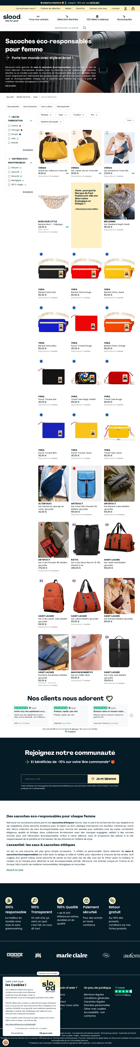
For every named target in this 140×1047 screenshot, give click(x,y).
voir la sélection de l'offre (101, 1043)
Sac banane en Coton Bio (116, 170)
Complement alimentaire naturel (86, 1033)
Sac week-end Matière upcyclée (115, 564)
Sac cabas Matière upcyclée (84, 618)
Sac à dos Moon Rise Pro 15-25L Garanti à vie (85, 564)
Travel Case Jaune (113, 452)
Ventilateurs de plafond (90, 1035)
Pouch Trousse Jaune (81, 452)
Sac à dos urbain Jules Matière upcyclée (52, 620)
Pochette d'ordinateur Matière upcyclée (52, 676)
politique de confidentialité (33, 788)
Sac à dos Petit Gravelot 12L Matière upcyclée (84, 507)
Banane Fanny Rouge (81, 292)
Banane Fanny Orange (114, 345)
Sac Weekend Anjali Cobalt (117, 224)
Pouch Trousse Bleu (47, 452)
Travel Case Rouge (113, 399)
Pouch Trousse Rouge (81, 345)
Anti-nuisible (67, 1035)
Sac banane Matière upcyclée (118, 618)
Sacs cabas (46, 106)
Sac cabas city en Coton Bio (84, 170)
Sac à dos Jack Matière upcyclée (115, 676)
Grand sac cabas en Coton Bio (52, 170)
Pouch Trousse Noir (47, 399)
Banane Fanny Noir (47, 292)
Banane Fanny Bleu (47, 345)
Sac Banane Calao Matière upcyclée (116, 507)
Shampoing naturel (109, 1033)
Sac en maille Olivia (80, 675)
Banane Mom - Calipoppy (50, 224)
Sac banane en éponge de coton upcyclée (51, 507)
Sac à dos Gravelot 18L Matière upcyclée (52, 564)
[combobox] (129, 120)
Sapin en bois (65, 1033)
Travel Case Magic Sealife (83, 399)
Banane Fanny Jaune (114, 292)
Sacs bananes (30, 106)
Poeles (76, 1035)
